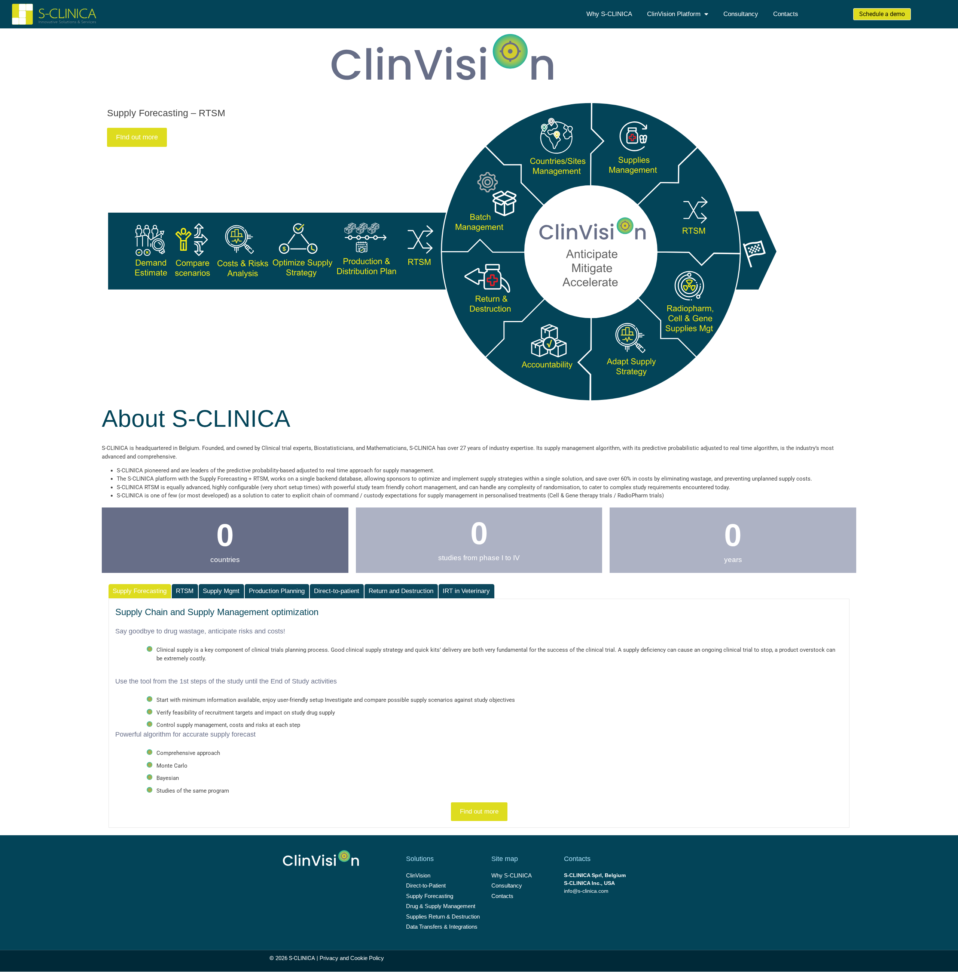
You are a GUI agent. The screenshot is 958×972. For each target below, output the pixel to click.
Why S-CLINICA (609, 14)
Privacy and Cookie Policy (352, 958)
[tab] (140, 591)
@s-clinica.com (590, 891)
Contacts (785, 14)
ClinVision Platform (674, 14)
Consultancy (740, 14)
